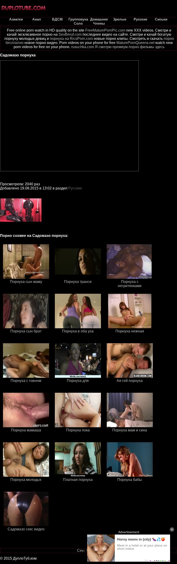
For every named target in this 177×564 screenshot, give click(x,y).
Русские (75, 188)
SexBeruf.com (70, 34)
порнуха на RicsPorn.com (71, 39)
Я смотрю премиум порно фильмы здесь (130, 47)
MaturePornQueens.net (135, 43)
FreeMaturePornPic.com (105, 30)
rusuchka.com (82, 47)
